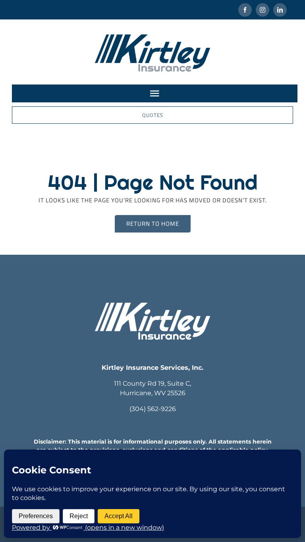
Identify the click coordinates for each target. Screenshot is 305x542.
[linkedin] (280, 10)
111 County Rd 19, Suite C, (152, 383)
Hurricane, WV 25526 (152, 393)
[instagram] (262, 10)
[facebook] (245, 10)
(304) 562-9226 (152, 409)
